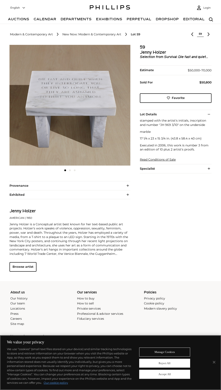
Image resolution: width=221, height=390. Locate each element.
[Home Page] (110, 8)
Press (14, 314)
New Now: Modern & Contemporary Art (91, 34)
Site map (17, 324)
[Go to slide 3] (75, 170)
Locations (17, 308)
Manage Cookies (165, 352)
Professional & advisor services (100, 314)
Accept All (164, 374)
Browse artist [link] (23, 267)
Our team (17, 303)
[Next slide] (110, 105)
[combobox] (17, 8)
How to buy (86, 298)
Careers (16, 319)
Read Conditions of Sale (158, 159)
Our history (19, 298)
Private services (89, 308)
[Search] (211, 20)
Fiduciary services (90, 319)
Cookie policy (154, 303)
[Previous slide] (29, 105)
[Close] (214, 362)
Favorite (178, 98)
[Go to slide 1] (65, 170)
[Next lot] (208, 34)
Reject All (164, 363)
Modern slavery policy (160, 308)
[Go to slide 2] (70, 170)
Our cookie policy (56, 382)
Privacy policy (154, 298)
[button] (68, 105)
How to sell (85, 303)
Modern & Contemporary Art (31, 34)
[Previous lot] (192, 34)
